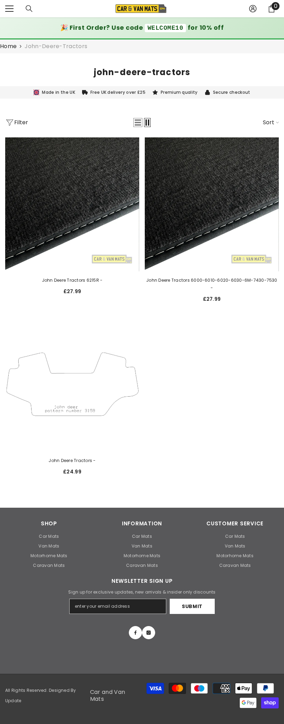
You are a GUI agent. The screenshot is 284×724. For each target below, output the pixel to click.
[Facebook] (135, 632)
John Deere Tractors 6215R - (72, 280)
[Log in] (252, 8)
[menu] (9, 8)
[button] (137, 122)
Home (8, 46)
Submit (192, 606)
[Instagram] (148, 632)
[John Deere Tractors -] (72, 385)
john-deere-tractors (56, 46)
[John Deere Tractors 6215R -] (72, 204)
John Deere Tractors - (72, 460)
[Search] (29, 8)
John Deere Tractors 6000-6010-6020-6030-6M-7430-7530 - (211, 284)
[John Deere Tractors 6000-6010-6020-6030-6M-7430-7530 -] (212, 204)
